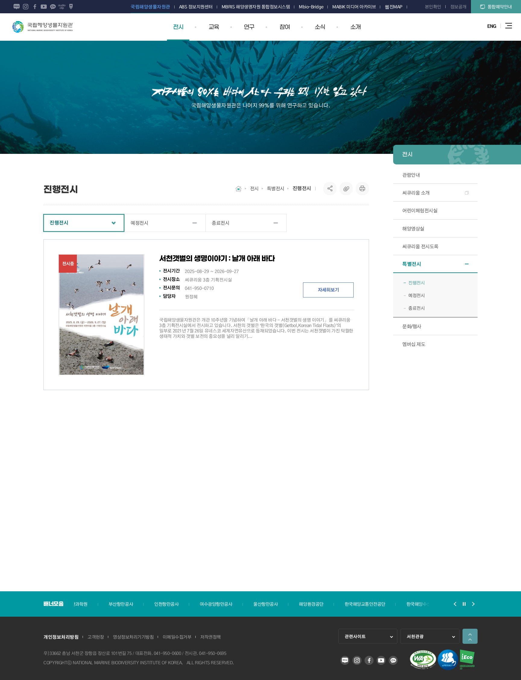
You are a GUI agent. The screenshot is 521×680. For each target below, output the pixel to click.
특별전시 (275, 188)
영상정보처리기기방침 (133, 637)
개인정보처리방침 (60, 637)
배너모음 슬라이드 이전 (454, 604)
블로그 (16, 6)
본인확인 (433, 6)
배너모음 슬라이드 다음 (473, 604)
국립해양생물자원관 (42, 27)
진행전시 (301, 188)
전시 (254, 188)
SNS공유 (330, 188)
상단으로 (470, 636)
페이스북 (34, 6)
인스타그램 (25, 6)
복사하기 (346, 188)
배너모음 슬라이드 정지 (464, 604)
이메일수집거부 (177, 637)
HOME (238, 188)
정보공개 (458, 6)
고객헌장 (95, 637)
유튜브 (43, 6)
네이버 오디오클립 (61, 6)
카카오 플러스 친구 (52, 6)
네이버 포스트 (70, 6)
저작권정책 (210, 637)
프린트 (362, 188)
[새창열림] (423, 668)
